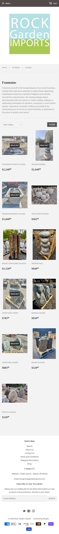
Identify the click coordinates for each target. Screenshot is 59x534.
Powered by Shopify (41, 519)
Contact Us (29, 453)
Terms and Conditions (29, 457)
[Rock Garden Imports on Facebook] (28, 511)
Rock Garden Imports (22, 519)
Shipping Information (30, 460)
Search (30, 446)
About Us (29, 450)
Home (4, 67)
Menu (7, 3)
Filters (52, 125)
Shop (29, 464)
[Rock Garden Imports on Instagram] (33, 511)
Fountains (16, 67)
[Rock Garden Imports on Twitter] (24, 511)
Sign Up (52, 499)
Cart (55, 3)
